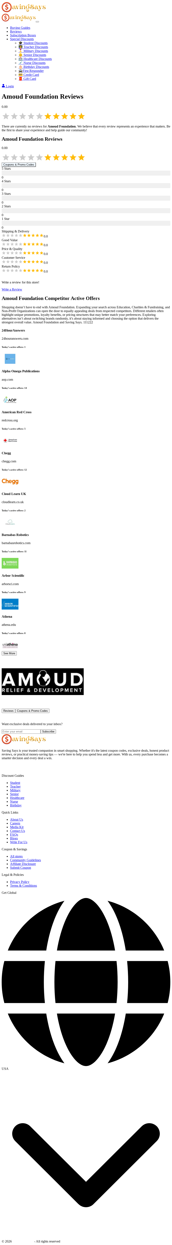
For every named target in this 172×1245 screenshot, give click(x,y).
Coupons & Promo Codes (18, 164)
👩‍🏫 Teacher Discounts (33, 47)
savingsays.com (23, 1241)
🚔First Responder (31, 71)
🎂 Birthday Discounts (33, 67)
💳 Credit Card (28, 75)
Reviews (16, 31)
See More (9, 653)
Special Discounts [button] (22, 39)
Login (10, 86)
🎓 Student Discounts (33, 43)
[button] (86, 1069)
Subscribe (48, 731)
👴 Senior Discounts (32, 55)
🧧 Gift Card (27, 78)
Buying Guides (20, 27)
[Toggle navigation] (37, 21)
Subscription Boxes (23, 35)
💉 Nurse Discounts (32, 63)
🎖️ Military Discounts (33, 51)
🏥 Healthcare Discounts (35, 59)
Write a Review (12, 289)
